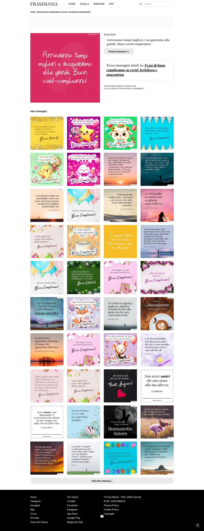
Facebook (72, 505)
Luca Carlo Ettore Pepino (118, 88)
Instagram (72, 509)
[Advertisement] (102, 22)
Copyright (109, 514)
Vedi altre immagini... (102, 481)
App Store (72, 514)
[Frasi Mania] (44, 4)
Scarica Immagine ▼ (118, 51)
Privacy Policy (111, 505)
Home (33, 497)
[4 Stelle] (112, 34)
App (32, 509)
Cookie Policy (111, 509)
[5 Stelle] (114, 34)
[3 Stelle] (110, 34)
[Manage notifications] (197, 525)
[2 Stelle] (107, 34)
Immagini (35, 505)
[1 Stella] (105, 34)
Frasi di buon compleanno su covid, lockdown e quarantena (135, 70)
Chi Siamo (72, 497)
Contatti (71, 501)
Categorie (35, 501)
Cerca (33, 514)
